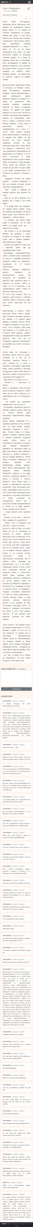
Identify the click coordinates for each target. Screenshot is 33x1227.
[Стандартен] (28, 9)
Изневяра (13, 15)
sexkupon (14, 11)
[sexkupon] (5, 2)
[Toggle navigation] (29, 2)
